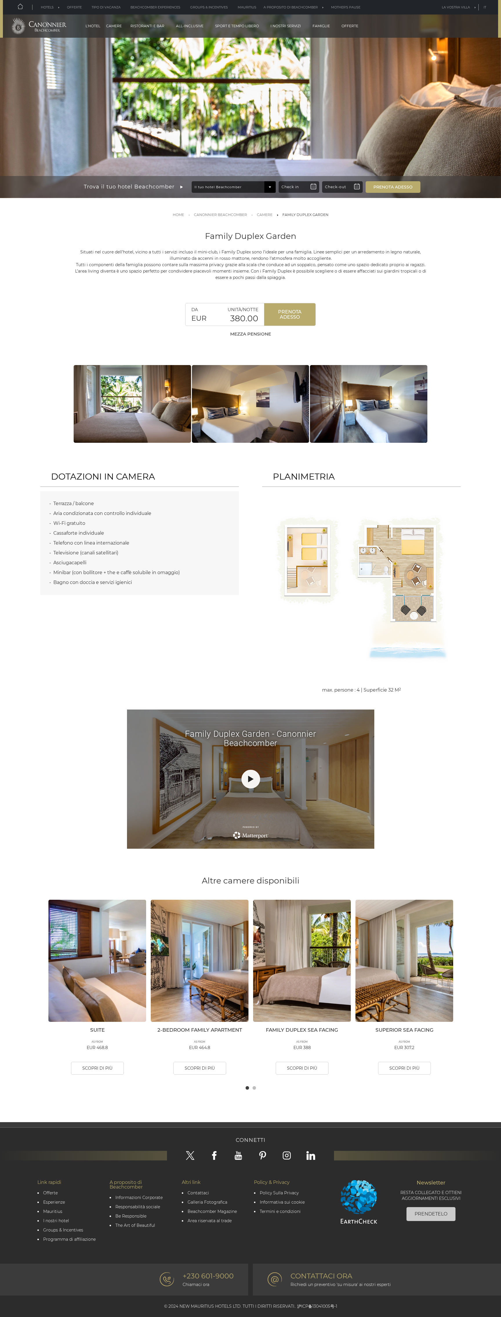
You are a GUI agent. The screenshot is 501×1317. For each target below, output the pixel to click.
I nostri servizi (286, 26)
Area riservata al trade (210, 1220)
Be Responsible (130, 1216)
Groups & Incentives (209, 7)
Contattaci (198, 1193)
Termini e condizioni (280, 1211)
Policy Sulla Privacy (279, 1193)
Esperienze (54, 1202)
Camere (114, 26)
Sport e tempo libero (237, 26)
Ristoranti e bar (147, 26)
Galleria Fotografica (207, 1202)
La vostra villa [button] (456, 7)
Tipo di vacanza (106, 7)
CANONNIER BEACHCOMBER (220, 215)
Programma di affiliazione (69, 1239)
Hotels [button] (47, 7)
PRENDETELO (431, 1214)
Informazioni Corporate (139, 1197)
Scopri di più (97, 1068)
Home (178, 215)
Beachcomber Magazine (212, 1211)
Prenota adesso (290, 314)
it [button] (485, 7)
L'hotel (93, 26)
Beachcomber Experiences (155, 7)
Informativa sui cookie (282, 1202)
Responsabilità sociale (137, 1206)
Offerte (74, 7)
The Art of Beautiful (135, 1225)
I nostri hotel (56, 1220)
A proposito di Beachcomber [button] (291, 7)
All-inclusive (190, 26)
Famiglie (321, 26)
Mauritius (247, 7)
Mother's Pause (345, 7)
